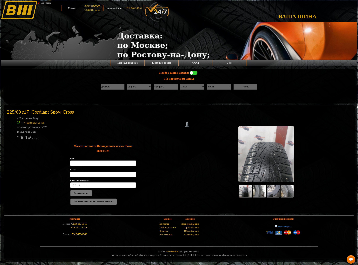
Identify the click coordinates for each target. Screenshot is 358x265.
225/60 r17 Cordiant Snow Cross (40, 112)
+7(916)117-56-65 (92, 6)
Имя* (72, 158)
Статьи (195, 63)
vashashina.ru (172, 251)
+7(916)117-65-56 (92, 10)
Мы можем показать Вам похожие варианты (94, 202)
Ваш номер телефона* (79, 181)
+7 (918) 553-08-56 (33, 122)
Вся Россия (46, 3)
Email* (73, 169)
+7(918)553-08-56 (133, 8)
